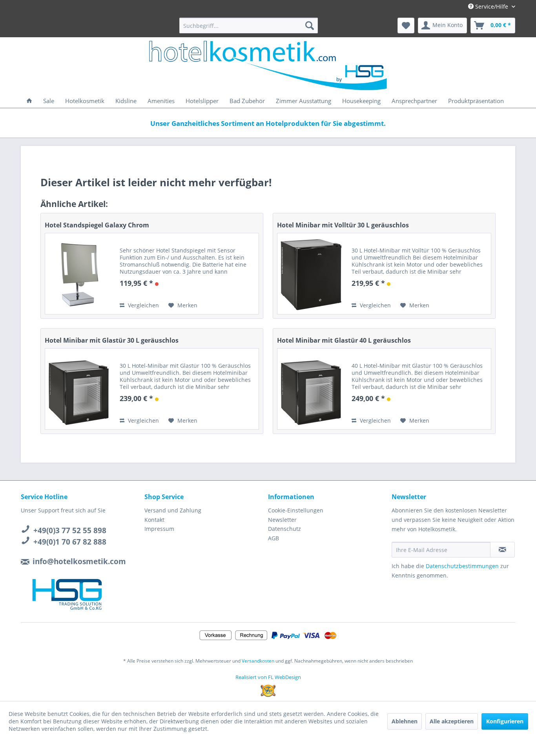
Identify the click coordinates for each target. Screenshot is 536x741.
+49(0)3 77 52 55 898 (69, 530)
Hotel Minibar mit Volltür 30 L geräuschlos (343, 225)
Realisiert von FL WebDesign (268, 677)
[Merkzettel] (405, 25)
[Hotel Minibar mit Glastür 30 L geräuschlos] (78, 389)
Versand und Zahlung (172, 510)
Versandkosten (258, 660)
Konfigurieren (504, 721)
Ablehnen (404, 721)
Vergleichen (142, 305)
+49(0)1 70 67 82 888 (69, 542)
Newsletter (282, 519)
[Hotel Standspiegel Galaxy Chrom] (78, 273)
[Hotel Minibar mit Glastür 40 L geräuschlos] (310, 389)
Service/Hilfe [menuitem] (492, 6)
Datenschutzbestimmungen (462, 566)
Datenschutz (284, 528)
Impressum (159, 528)
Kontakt (154, 519)
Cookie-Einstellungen (295, 510)
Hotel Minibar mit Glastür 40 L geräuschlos (344, 340)
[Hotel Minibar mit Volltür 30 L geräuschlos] (310, 273)
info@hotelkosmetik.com (79, 561)
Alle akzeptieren (452, 721)
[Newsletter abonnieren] (502, 550)
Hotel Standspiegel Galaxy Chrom (97, 225)
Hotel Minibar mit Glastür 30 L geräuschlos (112, 340)
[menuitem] (248, 25)
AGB (273, 538)
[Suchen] (309, 25)
